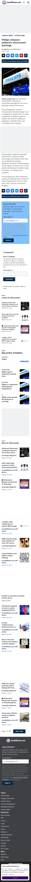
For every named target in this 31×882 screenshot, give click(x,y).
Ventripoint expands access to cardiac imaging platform (9, 608)
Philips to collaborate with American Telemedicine (10, 387)
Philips (4, 359)
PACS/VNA (5, 382)
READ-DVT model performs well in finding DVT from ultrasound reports (9, 686)
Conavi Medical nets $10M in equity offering (9, 556)
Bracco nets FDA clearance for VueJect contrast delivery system (10, 642)
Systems (4, 357)
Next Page (19, 731)
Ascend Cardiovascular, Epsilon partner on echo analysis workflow (9, 625)
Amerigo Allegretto (10, 455)
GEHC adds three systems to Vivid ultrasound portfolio (10, 316)
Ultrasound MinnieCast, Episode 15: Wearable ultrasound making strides (10, 327)
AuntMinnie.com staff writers (11, 49)
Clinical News (7, 36)
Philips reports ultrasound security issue (9, 374)
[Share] (8, 55)
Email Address (8, 217)
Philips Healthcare (8, 99)
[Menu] (28, 2)
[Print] (3, 55)
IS (2, 395)
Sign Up (8, 240)
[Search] (23, 2)
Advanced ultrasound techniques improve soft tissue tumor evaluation (10, 304)
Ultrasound (20, 36)
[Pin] (21, 55)
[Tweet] (17, 55)
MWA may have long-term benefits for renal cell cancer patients (9, 541)
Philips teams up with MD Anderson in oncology (9, 399)
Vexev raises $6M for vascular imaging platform (9, 715)
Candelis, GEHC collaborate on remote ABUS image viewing (9, 339)
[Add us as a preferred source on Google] (26, 55)
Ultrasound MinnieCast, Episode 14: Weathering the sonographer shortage (9, 700)
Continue (9, 279)
